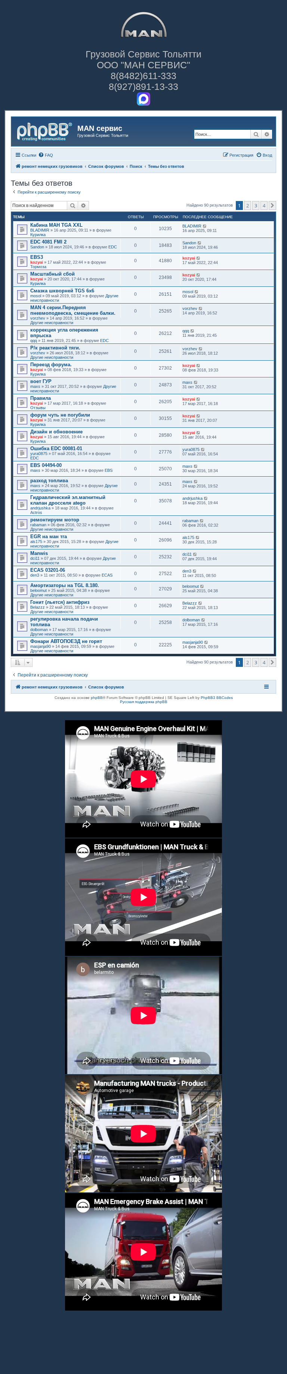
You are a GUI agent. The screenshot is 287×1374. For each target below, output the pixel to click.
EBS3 (36, 257)
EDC (112, 247)
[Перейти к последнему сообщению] (205, 226)
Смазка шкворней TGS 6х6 (62, 291)
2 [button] (247, 205)
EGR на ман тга (48, 536)
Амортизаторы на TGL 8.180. (64, 585)
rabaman (38, 525)
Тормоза (38, 266)
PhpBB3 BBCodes (217, 698)
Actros (36, 512)
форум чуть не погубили (60, 415)
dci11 (35, 558)
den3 (34, 575)
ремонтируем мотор (54, 520)
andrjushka (40, 508)
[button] (272, 205)
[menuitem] (45, 155)
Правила (40, 398)
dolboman (39, 629)
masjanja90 (40, 646)
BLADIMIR (39, 230)
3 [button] (255, 205)
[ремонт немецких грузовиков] (45, 130)
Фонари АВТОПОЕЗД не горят (66, 641)
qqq (33, 340)
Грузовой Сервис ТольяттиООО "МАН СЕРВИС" (143, 59)
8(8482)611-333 (143, 75)
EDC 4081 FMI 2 (48, 242)
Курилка (38, 234)
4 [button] (264, 205)
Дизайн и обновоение (56, 432)
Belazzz (37, 607)
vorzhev (37, 318)
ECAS (107, 575)
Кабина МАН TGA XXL (56, 225)
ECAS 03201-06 (47, 570)
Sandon (37, 247)
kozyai (36, 262)
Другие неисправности (51, 322)
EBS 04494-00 (46, 465)
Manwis (39, 553)
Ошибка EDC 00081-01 (56, 448)
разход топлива (49, 480)
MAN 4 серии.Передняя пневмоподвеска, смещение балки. (72, 310)
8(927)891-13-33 (143, 86)
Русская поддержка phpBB (143, 702)
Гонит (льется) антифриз (59, 602)
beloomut (38, 590)
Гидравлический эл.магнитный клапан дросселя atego (67, 500)
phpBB (97, 698)
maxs (35, 386)
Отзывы (38, 407)
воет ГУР (41, 381)
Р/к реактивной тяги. (55, 348)
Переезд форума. (51, 364)
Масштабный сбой (52, 274)
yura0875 (38, 453)
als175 (36, 541)
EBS (108, 470)
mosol (35, 296)
